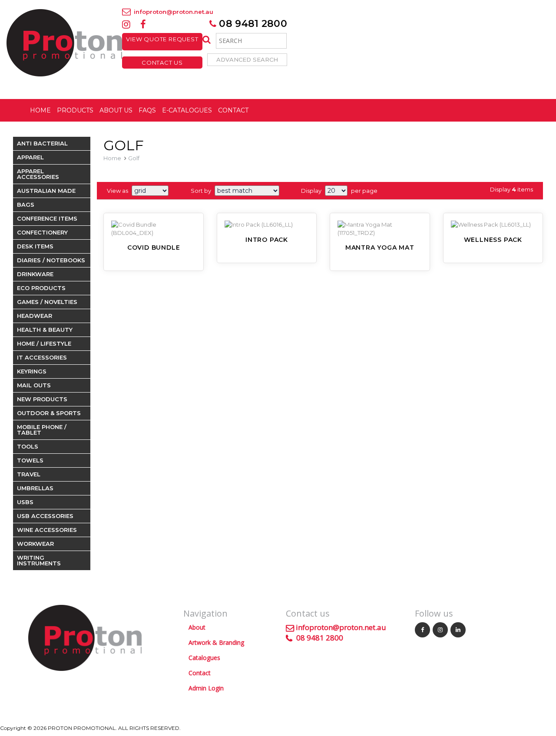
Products (75, 110)
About (197, 627)
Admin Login (206, 688)
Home (40, 110)
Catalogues (204, 657)
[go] (205, 40)
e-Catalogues (187, 110)
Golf (133, 158)
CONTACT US (162, 62)
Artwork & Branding (216, 642)
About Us (115, 110)
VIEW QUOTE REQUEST (162, 42)
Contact (233, 110)
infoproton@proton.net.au (172, 11)
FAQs (147, 110)
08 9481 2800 (251, 24)
